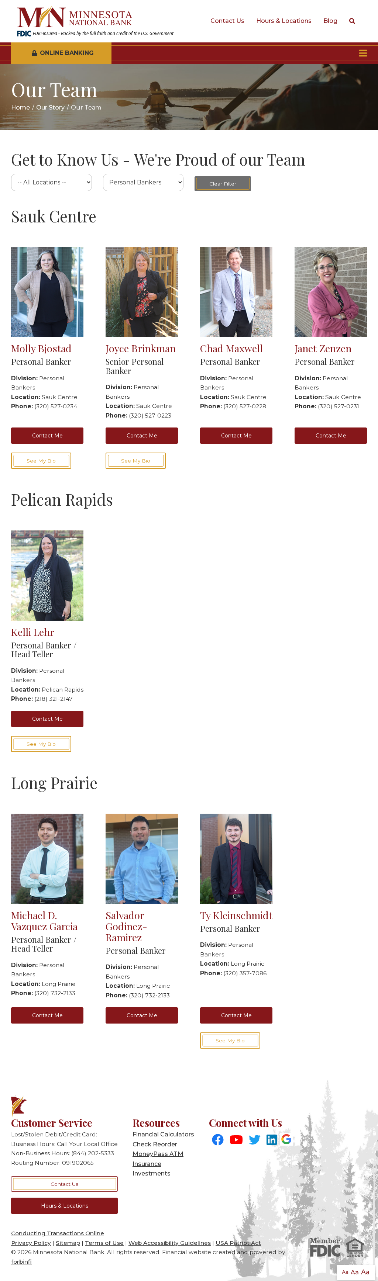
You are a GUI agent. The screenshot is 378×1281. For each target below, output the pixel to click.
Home (20, 107)
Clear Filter (222, 184)
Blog (330, 20)
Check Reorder (155, 1144)
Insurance (147, 1163)
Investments (152, 1173)
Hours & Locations (284, 20)
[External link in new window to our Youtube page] (236, 1140)
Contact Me (47, 435)
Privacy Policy (31, 1242)
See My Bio (41, 461)
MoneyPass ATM (158, 1153)
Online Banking (67, 52)
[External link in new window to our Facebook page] (218, 1140)
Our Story (50, 107)
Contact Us (227, 20)
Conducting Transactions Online (57, 1233)
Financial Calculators (163, 1134)
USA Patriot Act (238, 1242)
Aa (345, 1272)
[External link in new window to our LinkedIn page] (272, 1140)
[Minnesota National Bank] (95, 17)
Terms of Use (104, 1242)
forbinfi (21, 1261)
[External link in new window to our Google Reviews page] (286, 1140)
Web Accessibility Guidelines (169, 1242)
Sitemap (68, 1242)
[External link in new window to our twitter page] (255, 1140)
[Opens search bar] (352, 21)
